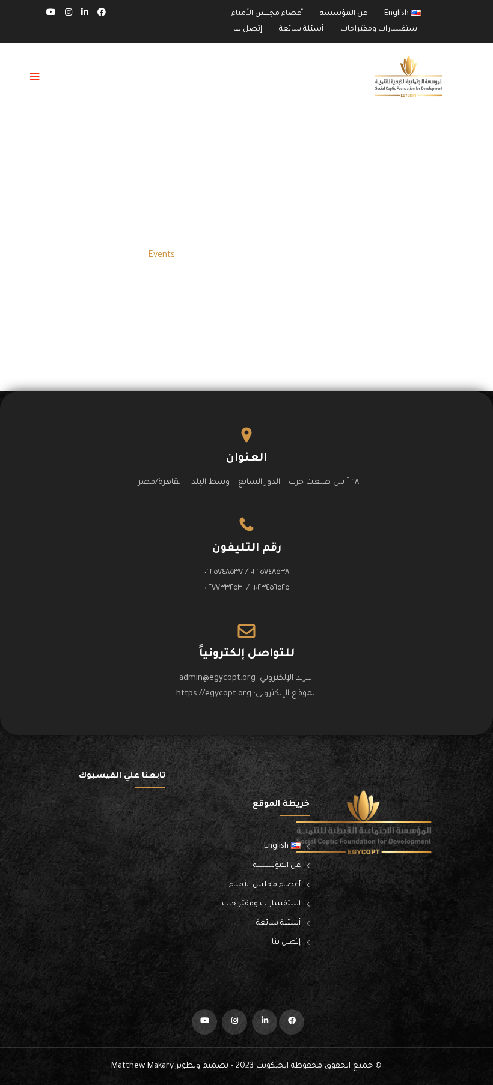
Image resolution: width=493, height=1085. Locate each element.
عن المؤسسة (343, 14)
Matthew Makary (142, 1066)
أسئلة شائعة (301, 29)
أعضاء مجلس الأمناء (267, 14)
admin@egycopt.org (217, 678)
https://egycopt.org (213, 693)
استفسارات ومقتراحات (379, 29)
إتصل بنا (247, 29)
